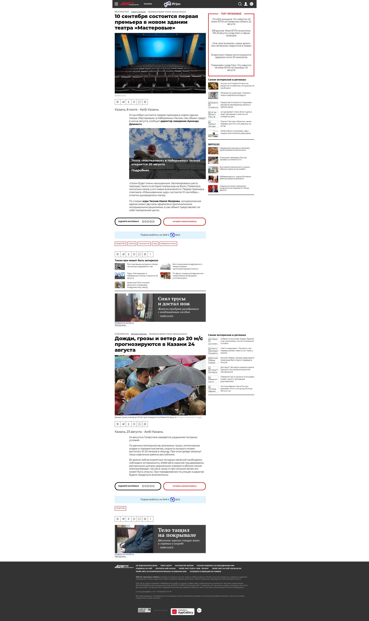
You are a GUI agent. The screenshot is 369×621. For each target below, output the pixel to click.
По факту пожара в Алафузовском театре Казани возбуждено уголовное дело (188, 275)
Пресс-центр (166, 566)
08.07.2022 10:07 (122, 12)
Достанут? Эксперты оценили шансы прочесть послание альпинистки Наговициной (237, 369)
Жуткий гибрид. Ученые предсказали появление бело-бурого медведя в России (237, 360)
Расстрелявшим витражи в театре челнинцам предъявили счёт (142, 265)
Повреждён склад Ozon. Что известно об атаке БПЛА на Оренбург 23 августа (231, 67)
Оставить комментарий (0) (184, 222)
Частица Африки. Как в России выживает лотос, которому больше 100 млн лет (236, 388)
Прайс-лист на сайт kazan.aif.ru (226, 568)
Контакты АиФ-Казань (166, 568)
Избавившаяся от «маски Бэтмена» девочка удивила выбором (235, 178)
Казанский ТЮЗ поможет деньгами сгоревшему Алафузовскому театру (138, 285)
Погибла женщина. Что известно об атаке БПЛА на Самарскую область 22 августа (231, 21)
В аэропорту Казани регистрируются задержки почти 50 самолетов (231, 56)
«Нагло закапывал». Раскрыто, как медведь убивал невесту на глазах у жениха (237, 350)
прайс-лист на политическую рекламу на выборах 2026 (161, 571)
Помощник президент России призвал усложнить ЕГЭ (233, 159)
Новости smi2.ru (124, 323)
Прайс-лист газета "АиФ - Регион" (194, 568)
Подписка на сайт (144, 568)
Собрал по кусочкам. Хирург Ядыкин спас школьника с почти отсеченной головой (237, 341)
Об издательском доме (146, 566)
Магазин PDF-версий (184, 566)
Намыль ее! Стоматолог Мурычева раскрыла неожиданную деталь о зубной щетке (236, 104)
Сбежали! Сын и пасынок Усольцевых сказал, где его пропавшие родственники (237, 379)
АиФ (199, 417)
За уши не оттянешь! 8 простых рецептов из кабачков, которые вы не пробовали (237, 85)
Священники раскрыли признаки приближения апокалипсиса (235, 149)
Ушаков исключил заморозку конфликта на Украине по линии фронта (234, 188)
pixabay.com (120, 95)
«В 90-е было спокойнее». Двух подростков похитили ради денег (236, 132)
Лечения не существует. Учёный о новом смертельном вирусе (236, 94)
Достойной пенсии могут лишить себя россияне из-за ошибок (235, 168)
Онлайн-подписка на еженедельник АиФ (215, 566)
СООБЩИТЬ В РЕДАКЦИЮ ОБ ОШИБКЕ (205, 571)
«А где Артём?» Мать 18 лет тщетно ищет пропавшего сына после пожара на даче (236, 114)
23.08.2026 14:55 (122, 334)
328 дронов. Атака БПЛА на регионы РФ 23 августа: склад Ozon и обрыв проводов (231, 33)
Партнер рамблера (160, 610)
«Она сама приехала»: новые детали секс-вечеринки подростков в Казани (231, 44)
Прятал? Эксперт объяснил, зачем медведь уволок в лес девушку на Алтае (236, 123)
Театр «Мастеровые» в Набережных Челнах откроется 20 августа (165, 162)
